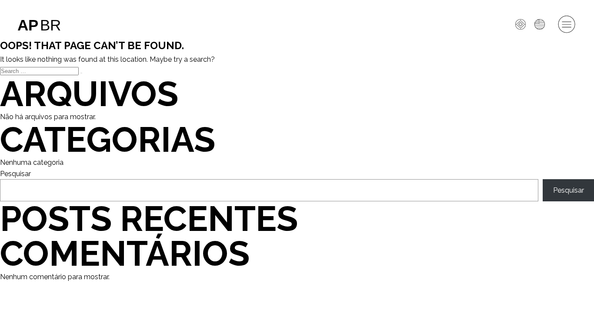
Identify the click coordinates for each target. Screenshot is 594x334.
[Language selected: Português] (519, 175)
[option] (542, 24)
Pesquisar (15, 174)
